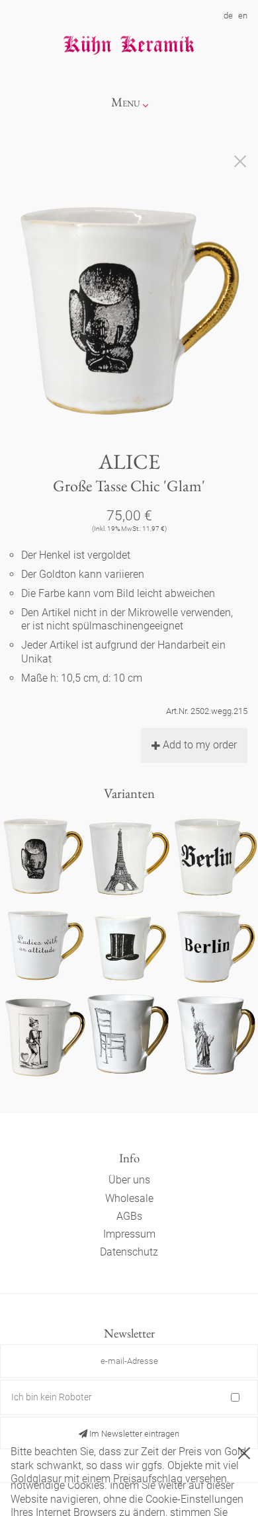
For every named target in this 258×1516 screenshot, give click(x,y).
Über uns (129, 1180)
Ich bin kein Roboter (51, 1397)
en (242, 15)
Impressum (129, 1234)
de (228, 15)
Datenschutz (129, 1252)
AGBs (129, 1216)
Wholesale (129, 1198)
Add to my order (200, 744)
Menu (125, 102)
